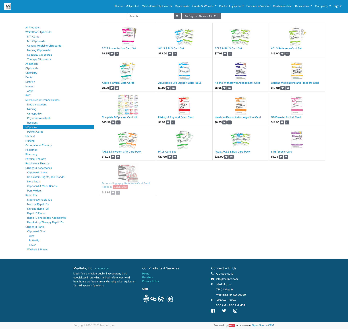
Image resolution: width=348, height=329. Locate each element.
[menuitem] (119, 6)
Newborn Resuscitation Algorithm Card (238, 117)
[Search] (177, 16)
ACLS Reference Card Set (286, 48)
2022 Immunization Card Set (119, 48)
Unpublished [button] (120, 187)
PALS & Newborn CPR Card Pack (121, 151)
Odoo (231, 325)
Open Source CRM (263, 325)
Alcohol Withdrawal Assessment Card (237, 82)
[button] (201, 16)
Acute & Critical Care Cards (118, 82)
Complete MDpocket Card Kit (119, 117)
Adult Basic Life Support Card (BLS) (179, 82)
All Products (32, 27)
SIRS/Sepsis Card (281, 151)
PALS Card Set (167, 151)
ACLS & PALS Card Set (228, 48)
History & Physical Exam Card (176, 117)
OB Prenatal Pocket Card (286, 117)
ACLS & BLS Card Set (171, 48)
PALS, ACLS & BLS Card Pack (232, 151)
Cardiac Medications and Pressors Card (295, 82)
